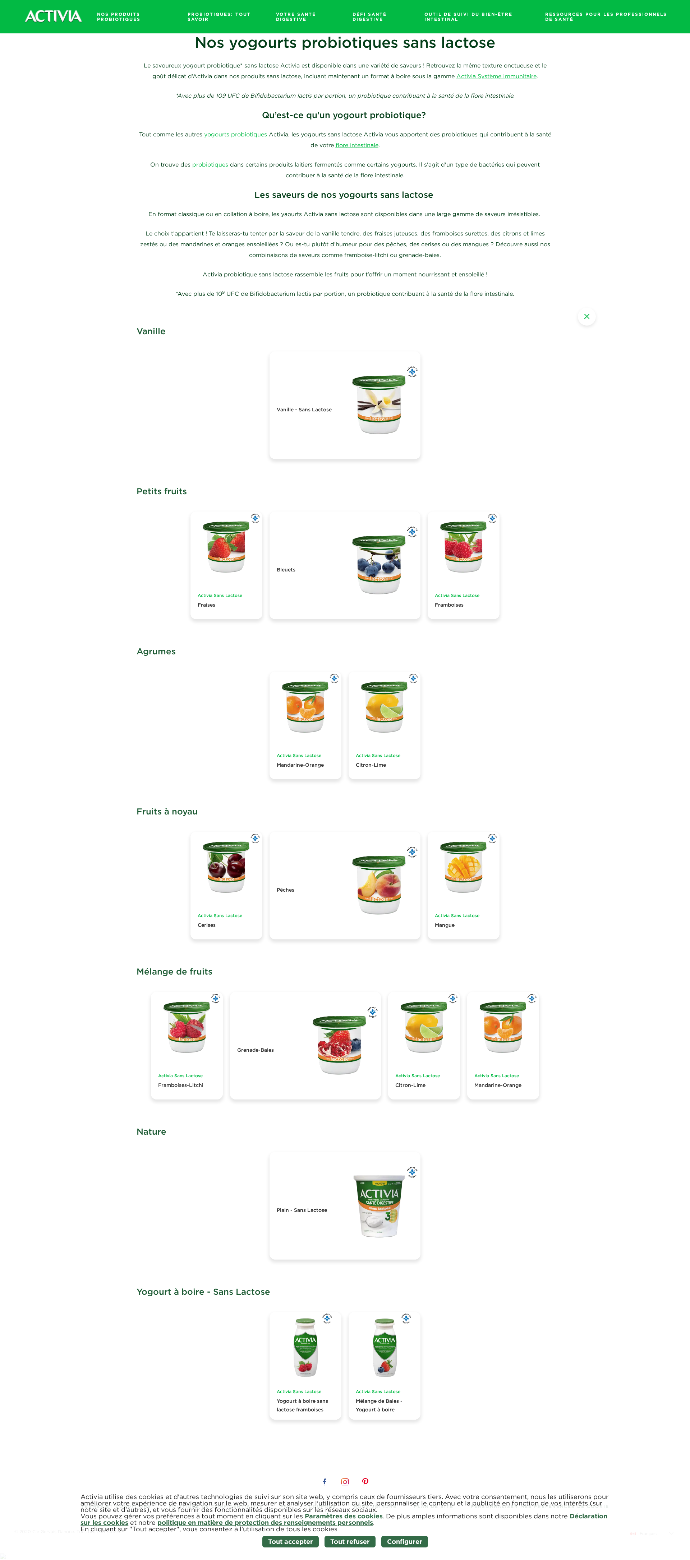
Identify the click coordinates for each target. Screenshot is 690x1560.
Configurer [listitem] (404, 1541)
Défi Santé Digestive (370, 16)
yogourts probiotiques (235, 134)
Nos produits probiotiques (119, 16)
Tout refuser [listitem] (350, 1541)
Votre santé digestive (296, 16)
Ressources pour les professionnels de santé (606, 16)
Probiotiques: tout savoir (219, 16)
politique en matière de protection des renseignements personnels (265, 1522)
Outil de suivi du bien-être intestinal (468, 16)
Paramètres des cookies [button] (344, 1516)
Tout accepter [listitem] (290, 1541)
